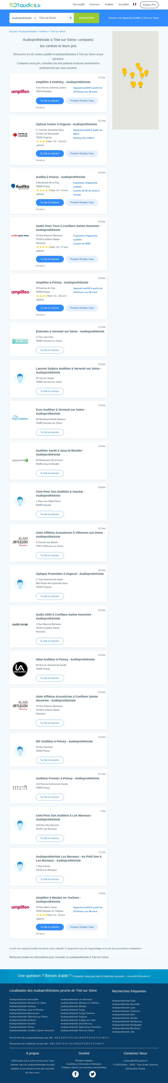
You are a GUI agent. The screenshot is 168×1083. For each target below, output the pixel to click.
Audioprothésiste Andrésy (22, 1006)
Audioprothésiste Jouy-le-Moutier (26, 1009)
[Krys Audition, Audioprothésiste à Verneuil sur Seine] (20, 419)
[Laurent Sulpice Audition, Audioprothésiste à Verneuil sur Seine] (20, 378)
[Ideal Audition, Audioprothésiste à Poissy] (20, 669)
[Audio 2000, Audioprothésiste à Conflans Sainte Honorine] (20, 624)
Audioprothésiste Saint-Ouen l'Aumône (81, 1027)
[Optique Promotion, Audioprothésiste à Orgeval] (20, 584)
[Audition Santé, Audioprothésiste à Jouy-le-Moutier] (20, 460)
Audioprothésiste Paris (124, 1000)
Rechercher (86, 18)
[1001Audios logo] (25, 5)
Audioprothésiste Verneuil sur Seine (27, 1002)
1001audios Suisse (135, 1068)
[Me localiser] (70, 18)
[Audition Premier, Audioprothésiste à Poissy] (20, 788)
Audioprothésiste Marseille (126, 1004)
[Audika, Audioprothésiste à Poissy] (20, 186)
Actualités (124, 4)
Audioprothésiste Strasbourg (127, 1021)
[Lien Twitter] (92, 1074)
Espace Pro (149, 4)
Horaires (40, 107)
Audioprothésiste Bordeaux (126, 1028)
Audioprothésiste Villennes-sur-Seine (28, 1016)
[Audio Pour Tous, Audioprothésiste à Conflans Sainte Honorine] (20, 235)
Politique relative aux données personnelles (83, 1067)
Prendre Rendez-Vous (82, 100)
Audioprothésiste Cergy (73, 1009)
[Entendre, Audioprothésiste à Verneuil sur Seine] (20, 341)
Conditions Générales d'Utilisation (83, 1064)
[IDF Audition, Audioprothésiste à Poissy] (20, 751)
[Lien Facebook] (75, 1074)
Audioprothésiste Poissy (21, 1027)
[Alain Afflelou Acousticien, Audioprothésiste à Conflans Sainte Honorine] (20, 706)
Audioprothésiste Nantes (125, 1018)
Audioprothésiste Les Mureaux (76, 999)
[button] (142, 76)
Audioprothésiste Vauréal (22, 1023)
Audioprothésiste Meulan (73, 1006)
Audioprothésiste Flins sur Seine (77, 1030)
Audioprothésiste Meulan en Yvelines (80, 1002)
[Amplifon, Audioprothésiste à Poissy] (20, 292)
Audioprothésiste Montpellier (127, 1025)
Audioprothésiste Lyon (123, 1007)
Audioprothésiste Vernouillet (23, 999)
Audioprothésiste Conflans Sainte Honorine (31, 1030)
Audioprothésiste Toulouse (126, 1011)
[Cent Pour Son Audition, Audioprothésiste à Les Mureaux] (20, 825)
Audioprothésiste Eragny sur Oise (78, 1020)
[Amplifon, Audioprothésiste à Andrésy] (20, 91)
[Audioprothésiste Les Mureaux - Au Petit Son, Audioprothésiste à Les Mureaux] (20, 866)
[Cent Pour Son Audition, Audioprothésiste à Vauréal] (20, 501)
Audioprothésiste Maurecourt (24, 1013)
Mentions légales (84, 1060)
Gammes (94, 4)
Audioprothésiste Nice (123, 1014)
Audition (109, 4)
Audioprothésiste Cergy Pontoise (78, 1013)
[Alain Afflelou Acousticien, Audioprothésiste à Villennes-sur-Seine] (20, 542)
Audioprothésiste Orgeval (74, 1016)
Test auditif (78, 4)
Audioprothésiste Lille (123, 1031)
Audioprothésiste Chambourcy (76, 1023)
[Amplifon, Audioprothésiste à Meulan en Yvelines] (20, 907)
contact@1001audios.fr (138, 976)
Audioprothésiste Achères (22, 1020)
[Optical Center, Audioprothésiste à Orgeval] (20, 134)
